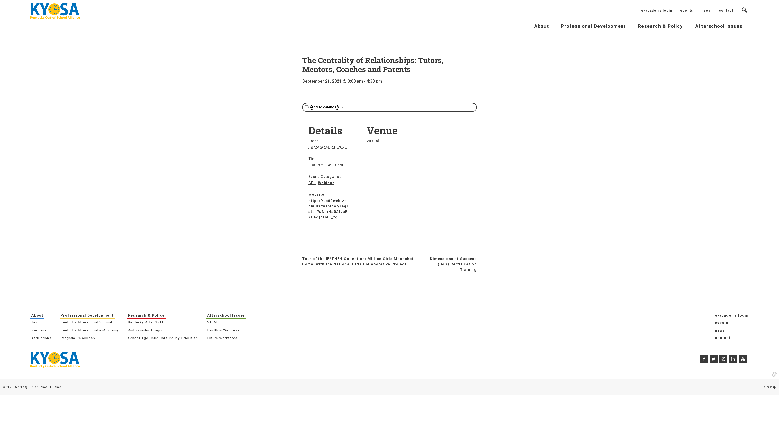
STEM (212, 322)
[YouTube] (743, 359)
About (37, 315)
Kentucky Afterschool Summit (87, 322)
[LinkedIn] (733, 359)
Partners (38, 330)
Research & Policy (146, 315)
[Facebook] (704, 359)
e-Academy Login (732, 315)
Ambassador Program (147, 330)
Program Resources (78, 338)
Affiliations (41, 338)
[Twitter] (714, 359)
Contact (723, 338)
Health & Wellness (223, 330)
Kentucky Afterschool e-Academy (90, 330)
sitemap (770, 387)
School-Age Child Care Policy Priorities (163, 338)
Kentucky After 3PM (145, 322)
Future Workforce (222, 338)
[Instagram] (723, 359)
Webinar (326, 183)
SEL (312, 183)
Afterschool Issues (226, 315)
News (720, 330)
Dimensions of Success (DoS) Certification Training (453, 264)
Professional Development (87, 315)
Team (36, 322)
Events (721, 323)
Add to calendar (324, 107)
